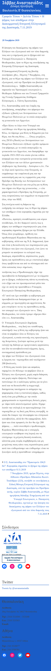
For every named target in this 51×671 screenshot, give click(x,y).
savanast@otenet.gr (18, 624)
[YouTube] (28, 566)
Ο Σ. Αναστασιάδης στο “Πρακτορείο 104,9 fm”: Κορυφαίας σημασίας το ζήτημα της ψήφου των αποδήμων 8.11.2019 (25, 466)
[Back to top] (2, 668)
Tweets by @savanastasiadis (15, 588)
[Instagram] (12, 566)
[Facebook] (4, 566)
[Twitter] (20, 566)
